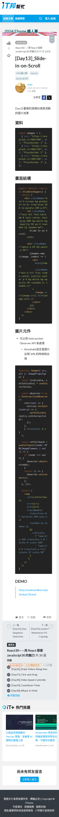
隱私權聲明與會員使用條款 (18, 810)
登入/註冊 (50, 18)
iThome (29, 802)
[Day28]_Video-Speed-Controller (28, 679)
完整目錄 (15, 695)
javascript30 (22, 78)
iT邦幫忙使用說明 (44, 810)
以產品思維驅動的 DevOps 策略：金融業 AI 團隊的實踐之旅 (19, 736)
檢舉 (48, 617)
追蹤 (33, 617)
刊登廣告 (17, 806)
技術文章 (8, 18)
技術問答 (20, 18)
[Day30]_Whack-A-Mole (24, 690)
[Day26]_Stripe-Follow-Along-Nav (29, 669)
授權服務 (29, 806)
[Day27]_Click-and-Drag (24, 674)
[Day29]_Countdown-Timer (25, 685)
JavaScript (21, 42)
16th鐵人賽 (21, 73)
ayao (29, 84)
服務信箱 (41, 806)
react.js (34, 73)
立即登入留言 (29, 779)
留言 (21, 617)
